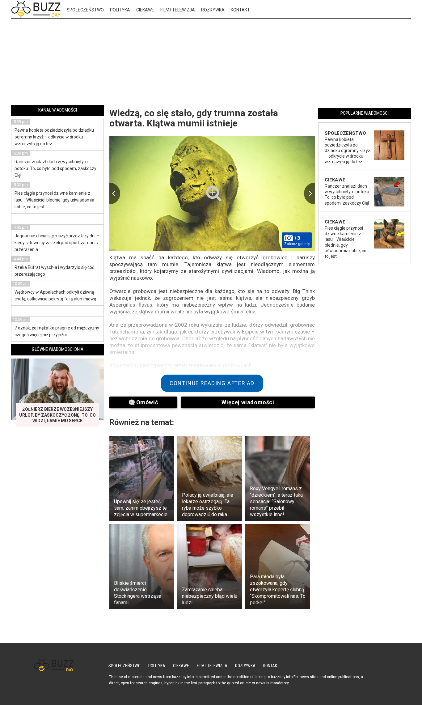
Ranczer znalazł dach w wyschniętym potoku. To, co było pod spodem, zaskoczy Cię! (55, 168)
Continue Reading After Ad (212, 383)
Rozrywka (213, 10)
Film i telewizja (177, 10)
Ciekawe (145, 10)
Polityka (120, 10)
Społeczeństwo (85, 10)
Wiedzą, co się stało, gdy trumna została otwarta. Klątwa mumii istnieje (193, 118)
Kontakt (240, 10)
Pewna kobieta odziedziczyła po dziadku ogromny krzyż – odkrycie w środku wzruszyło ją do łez (54, 137)
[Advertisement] (211, 62)
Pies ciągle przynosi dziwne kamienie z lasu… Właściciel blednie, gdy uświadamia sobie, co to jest (54, 200)
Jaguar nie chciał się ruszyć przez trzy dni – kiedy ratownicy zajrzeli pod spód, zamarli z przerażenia (57, 242)
